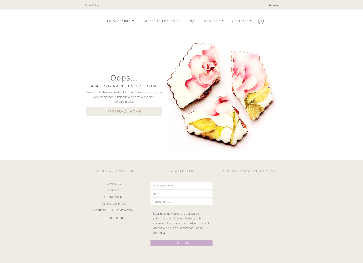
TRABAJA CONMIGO (114, 203)
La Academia (119, 21)
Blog (190, 21)
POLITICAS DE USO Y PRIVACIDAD (114, 210)
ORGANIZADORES (113, 197)
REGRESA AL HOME (124, 111)
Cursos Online (92, 5)
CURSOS (113, 190)
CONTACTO (114, 184)
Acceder (273, 5)
